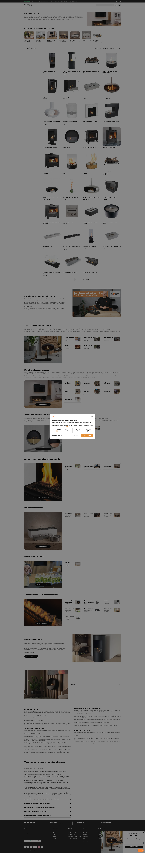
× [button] (92, 416)
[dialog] (72, 426)
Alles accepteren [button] (87, 435)
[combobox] (91, 416)
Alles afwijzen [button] (74, 435)
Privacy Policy (66, 426)
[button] (57, 435)
